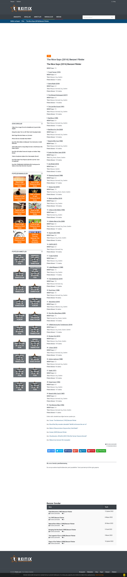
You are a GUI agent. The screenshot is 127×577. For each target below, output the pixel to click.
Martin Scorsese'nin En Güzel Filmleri (35, 302)
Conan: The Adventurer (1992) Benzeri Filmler (62, 420)
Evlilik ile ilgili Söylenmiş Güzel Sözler (20, 226)
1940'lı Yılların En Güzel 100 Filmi (35, 372)
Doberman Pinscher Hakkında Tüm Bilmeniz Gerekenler (34, 238)
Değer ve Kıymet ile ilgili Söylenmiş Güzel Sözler (35, 197)
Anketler (37, 17)
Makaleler (49, 17)
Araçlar (27, 17)
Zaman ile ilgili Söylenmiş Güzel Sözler (20, 240)
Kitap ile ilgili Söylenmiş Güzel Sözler (20, 184)
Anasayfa (17, 17)
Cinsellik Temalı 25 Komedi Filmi (19, 303)
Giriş (96, 572)
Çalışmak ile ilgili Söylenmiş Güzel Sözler (19, 198)
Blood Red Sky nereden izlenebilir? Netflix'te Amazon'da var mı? (68, 424)
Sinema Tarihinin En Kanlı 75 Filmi (35, 317)
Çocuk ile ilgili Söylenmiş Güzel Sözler (35, 226)
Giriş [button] (114, 1)
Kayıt (101, 572)
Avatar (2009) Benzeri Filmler (58, 432)
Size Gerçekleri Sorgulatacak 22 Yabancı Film (20, 259)
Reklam (19, 1)
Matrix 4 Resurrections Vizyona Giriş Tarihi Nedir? (63, 428)
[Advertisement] (63, 37)
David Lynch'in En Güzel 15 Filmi (19, 345)
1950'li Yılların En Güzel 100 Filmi (35, 386)
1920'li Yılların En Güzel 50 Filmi (35, 359)
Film (49, 56)
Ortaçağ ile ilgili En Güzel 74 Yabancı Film (19, 358)
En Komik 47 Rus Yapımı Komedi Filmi (35, 289)
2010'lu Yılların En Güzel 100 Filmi (19, 386)
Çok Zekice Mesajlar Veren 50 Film (19, 275)
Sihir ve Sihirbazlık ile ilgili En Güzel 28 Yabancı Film (35, 343)
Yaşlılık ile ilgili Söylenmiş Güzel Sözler (20, 212)
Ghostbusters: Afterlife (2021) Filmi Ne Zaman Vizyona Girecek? (68, 436)
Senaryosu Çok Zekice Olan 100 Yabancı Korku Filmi (35, 259)
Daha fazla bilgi (99, 575)
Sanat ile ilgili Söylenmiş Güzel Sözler (35, 212)
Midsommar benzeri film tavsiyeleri (59, 440)
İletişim (12, 1)
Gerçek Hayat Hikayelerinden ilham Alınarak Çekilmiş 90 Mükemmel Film (35, 271)
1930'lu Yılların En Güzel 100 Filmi (19, 372)
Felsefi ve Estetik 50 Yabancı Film (19, 289)
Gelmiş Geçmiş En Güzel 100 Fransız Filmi (35, 330)
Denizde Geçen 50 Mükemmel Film (19, 330)
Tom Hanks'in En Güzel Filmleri (19, 317)
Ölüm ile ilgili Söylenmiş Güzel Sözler (35, 184)
